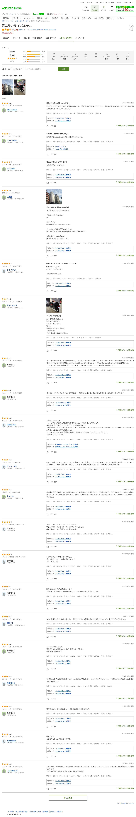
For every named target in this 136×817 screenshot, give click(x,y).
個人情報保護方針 (22, 811)
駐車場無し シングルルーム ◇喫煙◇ (66, 447)
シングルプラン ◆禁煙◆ (63, 175)
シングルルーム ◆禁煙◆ (63, 177)
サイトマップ (99, 2)
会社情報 (11, 811)
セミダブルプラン (60, 146)
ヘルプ (82, 2)
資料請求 (59, 811)
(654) (66, 38)
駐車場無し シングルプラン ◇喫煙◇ (66, 444)
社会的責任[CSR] (35, 811)
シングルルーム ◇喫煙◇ (63, 121)
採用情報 (45, 811)
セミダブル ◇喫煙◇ (61, 149)
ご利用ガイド (90, 2)
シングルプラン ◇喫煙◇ (63, 118)
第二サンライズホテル (17, 25)
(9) (37, 38)
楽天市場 (119, 2)
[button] (7, 87)
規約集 (52, 811)
